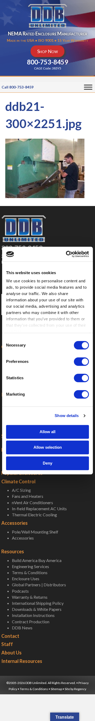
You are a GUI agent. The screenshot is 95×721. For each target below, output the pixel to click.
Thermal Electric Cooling (34, 514)
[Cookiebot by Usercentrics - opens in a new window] (67, 254)
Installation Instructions (33, 615)
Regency (80, 689)
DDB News (22, 627)
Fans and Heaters (27, 496)
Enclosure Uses (25, 578)
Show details (67, 415)
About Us (11, 653)
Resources (12, 551)
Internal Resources (21, 661)
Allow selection (48, 447)
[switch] (81, 361)
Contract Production (30, 621)
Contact (10, 636)
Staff (7, 644)
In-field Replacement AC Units (39, 508)
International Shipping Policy (38, 603)
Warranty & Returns (30, 597)
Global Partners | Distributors (39, 584)
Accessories (14, 523)
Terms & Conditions (30, 572)
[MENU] (88, 87)
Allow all (47, 431)
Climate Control (18, 481)
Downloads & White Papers (36, 609)
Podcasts (20, 590)
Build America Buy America (36, 560)
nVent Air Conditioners (32, 502)
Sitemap (56, 689)
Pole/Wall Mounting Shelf (35, 531)
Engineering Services (30, 566)
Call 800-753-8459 (18, 87)
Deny (47, 463)
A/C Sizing (21, 490)
